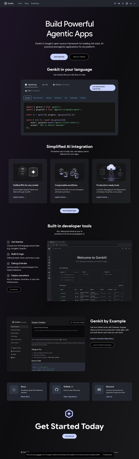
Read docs (25, 397)
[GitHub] (115, 3)
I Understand (107, 455)
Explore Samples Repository (102, 339)
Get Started (59, 57)
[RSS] (134, 3)
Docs (20, 3)
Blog (26, 3)
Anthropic (58, 98)
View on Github (79, 57)
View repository (70, 397)
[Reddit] (130, 3)
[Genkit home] (9, 3)
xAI (66, 98)
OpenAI (48, 98)
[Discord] (119, 3)
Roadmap (35, 3)
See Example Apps (69, 211)
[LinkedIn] (127, 3)
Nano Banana (38, 98)
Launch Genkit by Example (102, 345)
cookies (38, 455)
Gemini (27, 98)
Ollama (83, 98)
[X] (123, 3)
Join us (109, 397)
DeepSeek (73, 98)
